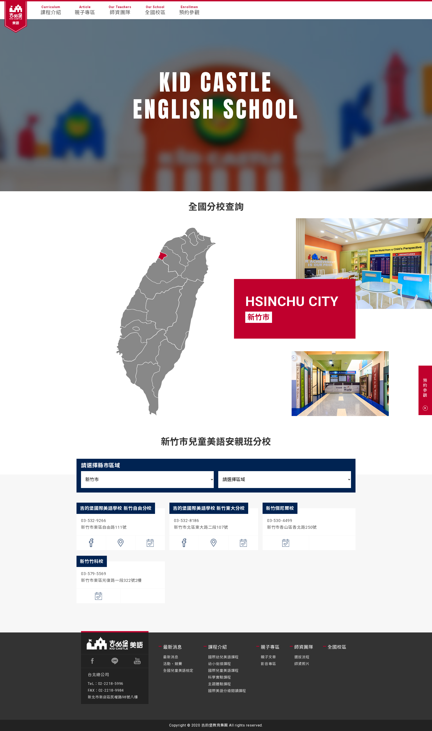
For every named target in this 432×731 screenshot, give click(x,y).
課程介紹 (217, 647)
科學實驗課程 (219, 677)
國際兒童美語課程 (223, 670)
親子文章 (268, 657)
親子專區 (270, 647)
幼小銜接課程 (219, 664)
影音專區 (268, 664)
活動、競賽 (172, 664)
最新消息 (172, 647)
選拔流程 (302, 657)
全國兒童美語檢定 (178, 670)
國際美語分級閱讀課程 (227, 691)
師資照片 (302, 664)
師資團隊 (303, 647)
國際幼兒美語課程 (223, 657)
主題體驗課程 (219, 684)
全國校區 (337, 647)
